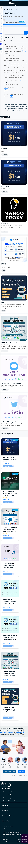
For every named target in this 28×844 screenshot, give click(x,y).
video (22, 75)
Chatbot (6, 77)
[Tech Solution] (1, 26)
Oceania (6, 51)
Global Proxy (4, 154)
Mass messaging (12, 63)
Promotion (6, 80)
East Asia (16, 46)
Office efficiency (8, 73)
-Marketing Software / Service (13, 16)
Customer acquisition (20, 55)
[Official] (17, 760)
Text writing (13, 75)
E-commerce (20, 65)
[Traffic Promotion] (1, 29)
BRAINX (3, 264)
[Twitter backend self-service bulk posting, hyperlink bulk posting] (14, 408)
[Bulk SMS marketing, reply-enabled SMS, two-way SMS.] (14, 369)
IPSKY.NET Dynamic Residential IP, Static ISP (12, 150)
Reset (24, 51)
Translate (10, 68)
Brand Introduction (8, 792)
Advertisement (10, 55)
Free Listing (21, 771)
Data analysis (18, 77)
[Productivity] (1, 39)
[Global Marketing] (1, 16)
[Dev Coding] (1, 41)
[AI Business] (1, 47)
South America (7, 48)
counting (13, 65)
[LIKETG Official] (1, 13)
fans (12, 80)
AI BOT (3, 270)
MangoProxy (4, 224)
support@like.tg (20, 841)
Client (15, 94)
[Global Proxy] (1, 21)
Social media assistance (19, 73)
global (8, 46)
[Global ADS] (1, 52)
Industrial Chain (7, 795)
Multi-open (6, 65)
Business (20, 70)
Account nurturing (21, 63)
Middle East (15, 48)
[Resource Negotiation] (10, 760)
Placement (16, 58)
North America (23, 48)
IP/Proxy (11, 77)
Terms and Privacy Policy (9, 801)
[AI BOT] (1, 44)
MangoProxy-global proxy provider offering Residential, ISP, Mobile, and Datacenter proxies (13, 227)
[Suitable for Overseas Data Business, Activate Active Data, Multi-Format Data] (10, 624)
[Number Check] (1, 18)
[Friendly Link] (1, 36)
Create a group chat (19, 60)
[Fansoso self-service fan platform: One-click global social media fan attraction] (10, 516)
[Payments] (1, 34)
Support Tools (4, 351)
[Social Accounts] (1, 11)
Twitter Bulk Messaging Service (10, 422)
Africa (10, 51)
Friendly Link (4, 191)
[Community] (6, 747)
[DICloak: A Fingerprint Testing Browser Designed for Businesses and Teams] (10, 481)
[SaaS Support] (1, 8)
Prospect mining (8, 58)
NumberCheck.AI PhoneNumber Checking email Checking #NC (9, 601)
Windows (20, 94)
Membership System (8, 798)
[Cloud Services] (1, 31)
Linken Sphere (5, 187)
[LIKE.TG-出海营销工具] (14, 784)
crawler (23, 68)
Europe (22, 46)
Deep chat (17, 68)
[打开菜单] (2, 3)
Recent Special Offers (9, 87)
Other (15, 80)
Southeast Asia (17, 51)
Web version (9, 94)
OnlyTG (3, 302)
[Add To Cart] (8, 466)
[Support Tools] (1, 23)
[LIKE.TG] (13, 4)
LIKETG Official (5, 389)
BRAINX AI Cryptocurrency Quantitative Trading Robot (13, 266)
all (4, 46)
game (5, 68)
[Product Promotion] (18, 747)
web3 (25, 70)
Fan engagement (8, 60)
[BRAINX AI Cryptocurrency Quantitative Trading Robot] (14, 250)
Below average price (21, 87)
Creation (6, 75)
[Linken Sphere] (14, 173)
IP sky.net (4, 148)
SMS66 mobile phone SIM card (10, 343)
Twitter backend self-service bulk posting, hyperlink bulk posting (11, 424)
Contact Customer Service (9, 771)
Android (6, 96)
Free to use (15, 84)
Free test (8, 84)
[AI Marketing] (1, 49)
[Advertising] (24, 760)
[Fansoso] (14, 0)
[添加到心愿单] (25, 154)
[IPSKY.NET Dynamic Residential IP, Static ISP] (14, 134)
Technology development (10, 70)
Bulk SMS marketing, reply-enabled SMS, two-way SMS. (12, 386)
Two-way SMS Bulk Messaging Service (12, 383)
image (18, 75)
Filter (5, 63)
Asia (12, 46)
